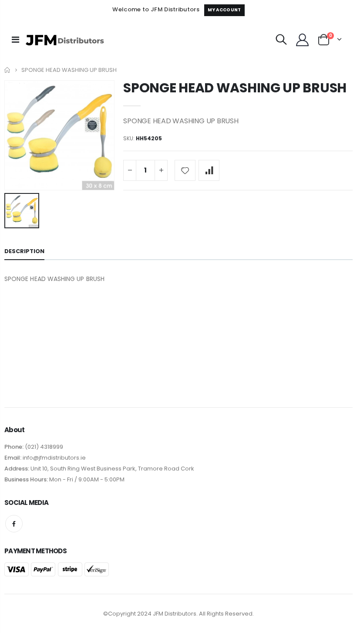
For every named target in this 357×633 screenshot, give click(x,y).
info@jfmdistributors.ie (53, 458)
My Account (224, 10)
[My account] (302, 40)
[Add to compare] (209, 170)
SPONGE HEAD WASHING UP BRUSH (235, 87)
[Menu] (15, 40)
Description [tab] (24, 251)
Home (7, 70)
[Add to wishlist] (185, 170)
